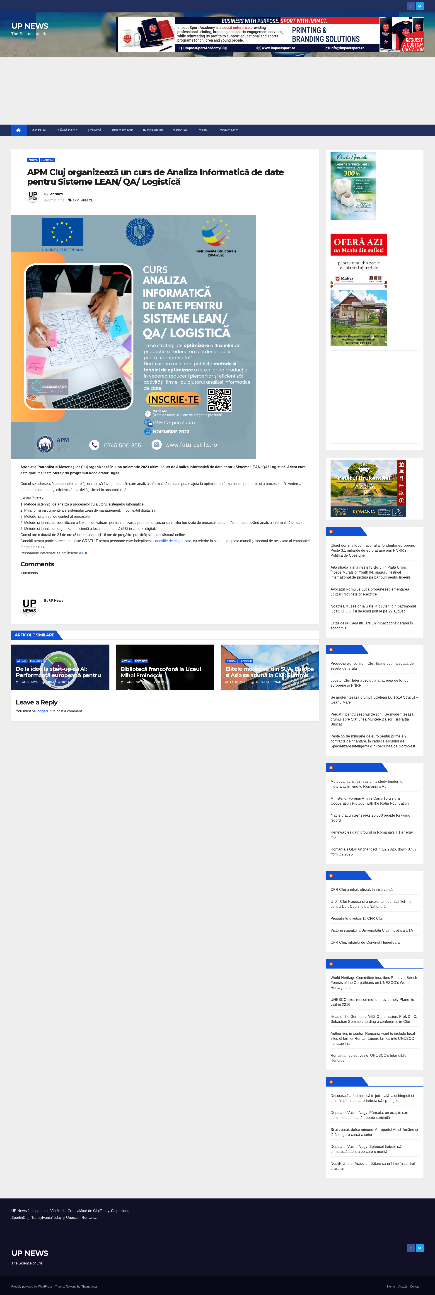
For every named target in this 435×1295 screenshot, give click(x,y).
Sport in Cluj (348, 875)
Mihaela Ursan (59, 682)
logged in (44, 711)
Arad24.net (347, 1081)
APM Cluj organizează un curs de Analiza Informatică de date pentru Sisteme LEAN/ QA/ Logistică (155, 177)
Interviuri (153, 130)
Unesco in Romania (355, 963)
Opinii (204, 130)
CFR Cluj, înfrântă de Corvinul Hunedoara (365, 942)
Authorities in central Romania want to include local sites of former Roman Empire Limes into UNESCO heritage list (373, 1038)
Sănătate (67, 130)
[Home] (19, 130)
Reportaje (122, 130)
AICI (82, 553)
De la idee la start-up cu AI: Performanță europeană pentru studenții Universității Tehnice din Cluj (60, 678)
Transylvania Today (357, 767)
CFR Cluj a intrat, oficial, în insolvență (362, 889)
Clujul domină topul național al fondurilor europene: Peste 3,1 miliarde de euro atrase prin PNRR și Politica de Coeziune (373, 550)
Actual (39, 130)
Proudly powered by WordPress (32, 1286)
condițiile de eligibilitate (172, 541)
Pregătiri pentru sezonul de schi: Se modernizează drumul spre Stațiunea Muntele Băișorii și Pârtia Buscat (372, 719)
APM (75, 200)
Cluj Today (346, 531)
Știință (94, 130)
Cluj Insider (347, 649)
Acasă (402, 1286)
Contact (229, 130)
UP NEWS (29, 26)
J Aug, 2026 (28, 682)
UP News (56, 194)
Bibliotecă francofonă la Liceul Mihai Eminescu (161, 672)
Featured (47, 160)
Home (391, 1286)
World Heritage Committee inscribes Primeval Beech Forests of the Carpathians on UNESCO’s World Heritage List (374, 983)
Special (180, 130)
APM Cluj (87, 200)
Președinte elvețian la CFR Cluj (357, 918)
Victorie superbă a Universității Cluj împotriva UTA (372, 930)
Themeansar (89, 1286)
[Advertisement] (217, 90)
